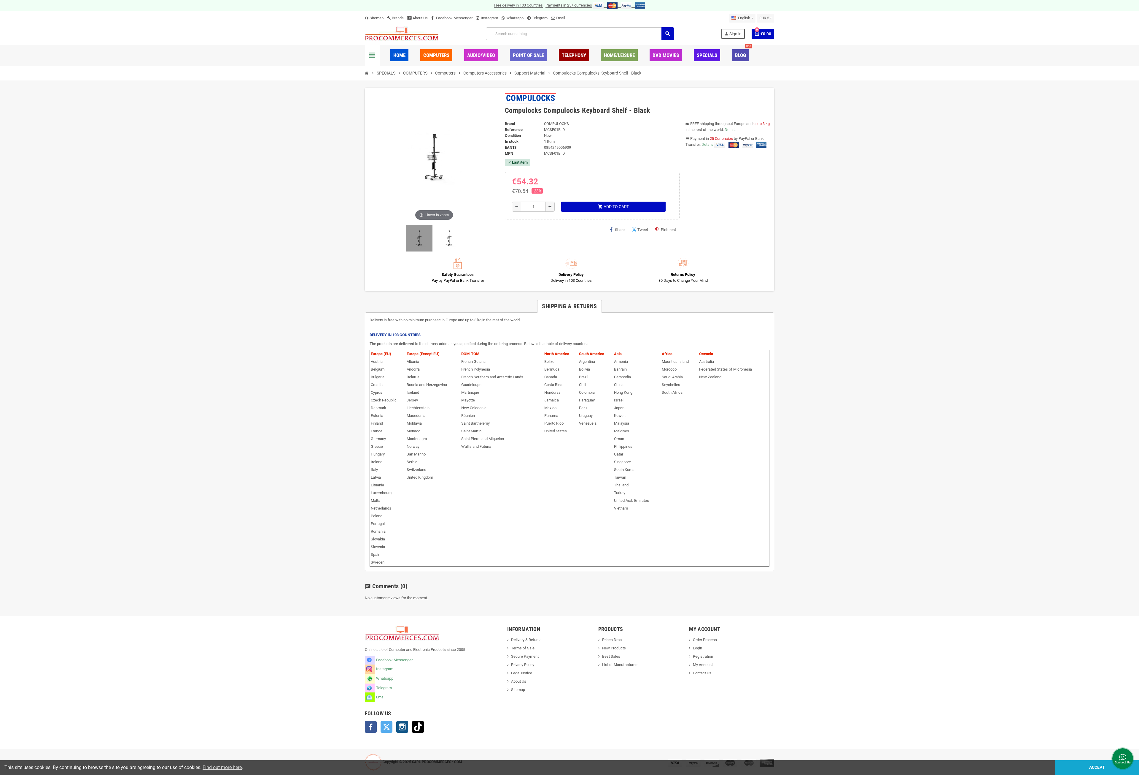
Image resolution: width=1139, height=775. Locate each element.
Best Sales (611, 656)
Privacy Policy (522, 664)
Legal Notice (521, 673)
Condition (513, 135)
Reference (514, 129)
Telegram (540, 18)
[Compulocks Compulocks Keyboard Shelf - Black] (419, 239)
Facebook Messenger (454, 18)
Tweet (642, 229)
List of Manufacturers (620, 664)
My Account (703, 664)
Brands (395, 18)
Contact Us (702, 673)
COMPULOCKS (530, 98)
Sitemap (374, 18)
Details (730, 129)
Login (697, 648)
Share (620, 229)
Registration (703, 656)
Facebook (371, 727)
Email (560, 18)
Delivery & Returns (526, 640)
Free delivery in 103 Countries (518, 5)
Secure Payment (525, 656)
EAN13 (510, 147)
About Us (420, 18)
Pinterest (668, 229)
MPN (509, 153)
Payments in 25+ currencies (568, 5)
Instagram (489, 18)
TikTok (418, 727)
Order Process (705, 640)
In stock (511, 141)
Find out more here (222, 767)
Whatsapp (515, 18)
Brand (510, 123)
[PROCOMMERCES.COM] (402, 33)
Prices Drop (612, 640)
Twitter (386, 727)
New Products (614, 648)
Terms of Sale (522, 648)
